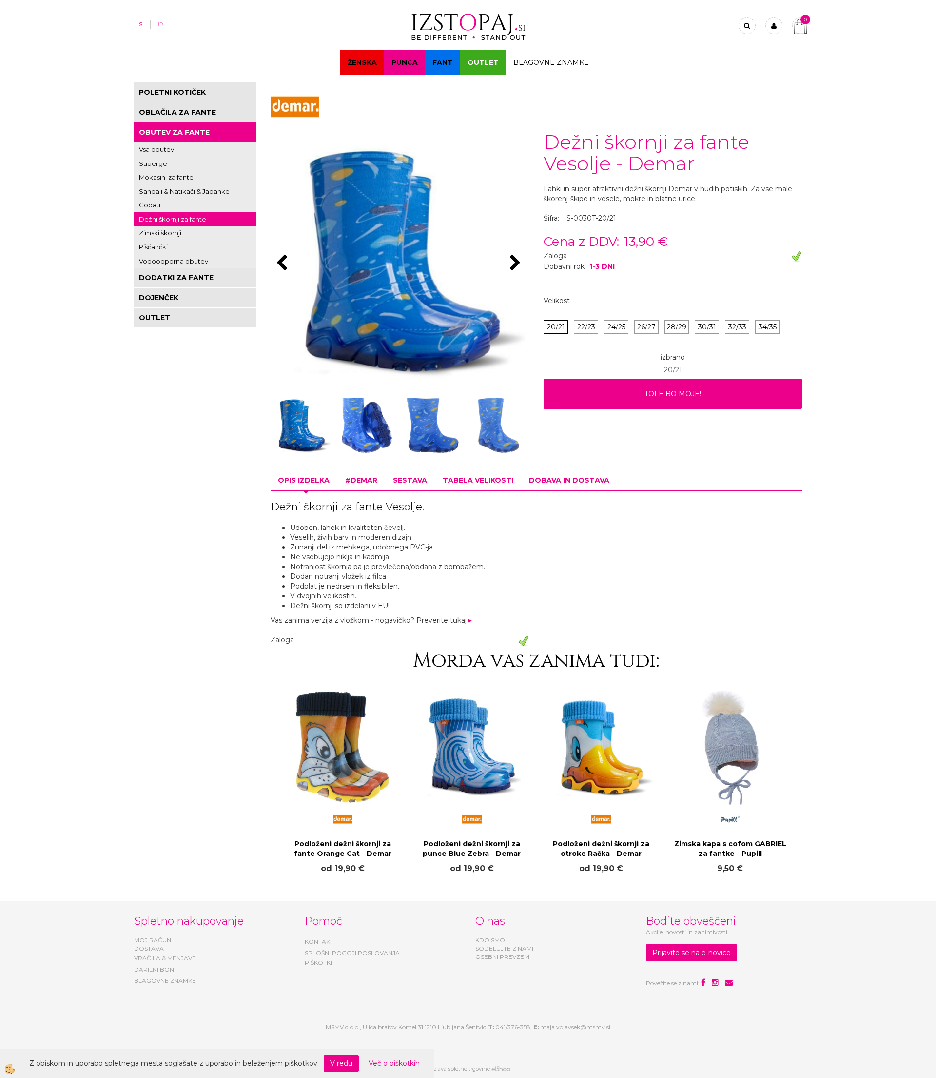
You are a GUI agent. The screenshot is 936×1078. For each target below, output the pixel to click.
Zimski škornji (160, 233)
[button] (516, 263)
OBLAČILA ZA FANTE (177, 112)
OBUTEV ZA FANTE (174, 132)
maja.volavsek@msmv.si (575, 1027)
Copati (149, 205)
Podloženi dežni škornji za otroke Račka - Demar (601, 848)
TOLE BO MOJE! (672, 393)
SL (142, 24)
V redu (341, 1063)
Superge (153, 163)
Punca (404, 62)
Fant (442, 62)
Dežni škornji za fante (172, 219)
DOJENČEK (158, 297)
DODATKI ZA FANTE (176, 277)
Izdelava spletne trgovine (458, 1068)
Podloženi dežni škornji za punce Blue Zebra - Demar (472, 848)
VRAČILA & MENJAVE (165, 958)
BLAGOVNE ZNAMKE (165, 980)
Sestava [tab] (410, 480)
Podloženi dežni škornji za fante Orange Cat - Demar (342, 848)
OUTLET (483, 62)
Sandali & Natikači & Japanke (184, 191)
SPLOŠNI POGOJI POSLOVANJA (352, 952)
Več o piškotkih (394, 1063)
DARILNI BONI (155, 969)
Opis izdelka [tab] (304, 480)
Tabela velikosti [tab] (478, 480)
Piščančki (153, 247)
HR (159, 24)
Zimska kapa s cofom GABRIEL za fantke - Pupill (730, 848)
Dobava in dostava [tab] (569, 480)
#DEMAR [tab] (361, 480)
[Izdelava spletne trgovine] (500, 1068)
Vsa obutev (156, 149)
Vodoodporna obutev (173, 261)
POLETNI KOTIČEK (172, 92)
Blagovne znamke (551, 62)
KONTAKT (319, 941)
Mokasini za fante (166, 177)
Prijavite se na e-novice (691, 952)
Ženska (362, 62)
